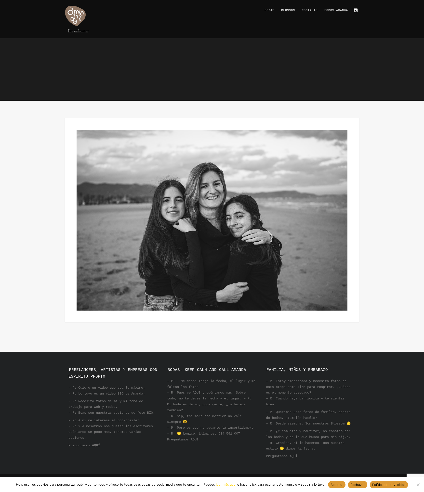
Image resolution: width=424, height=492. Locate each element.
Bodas (269, 10)
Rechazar (357, 485)
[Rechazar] (417, 484)
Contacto (310, 10)
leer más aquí (226, 484)
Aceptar (337, 485)
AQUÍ (96, 445)
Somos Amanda (336, 10)
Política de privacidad (389, 485)
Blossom (288, 10)
